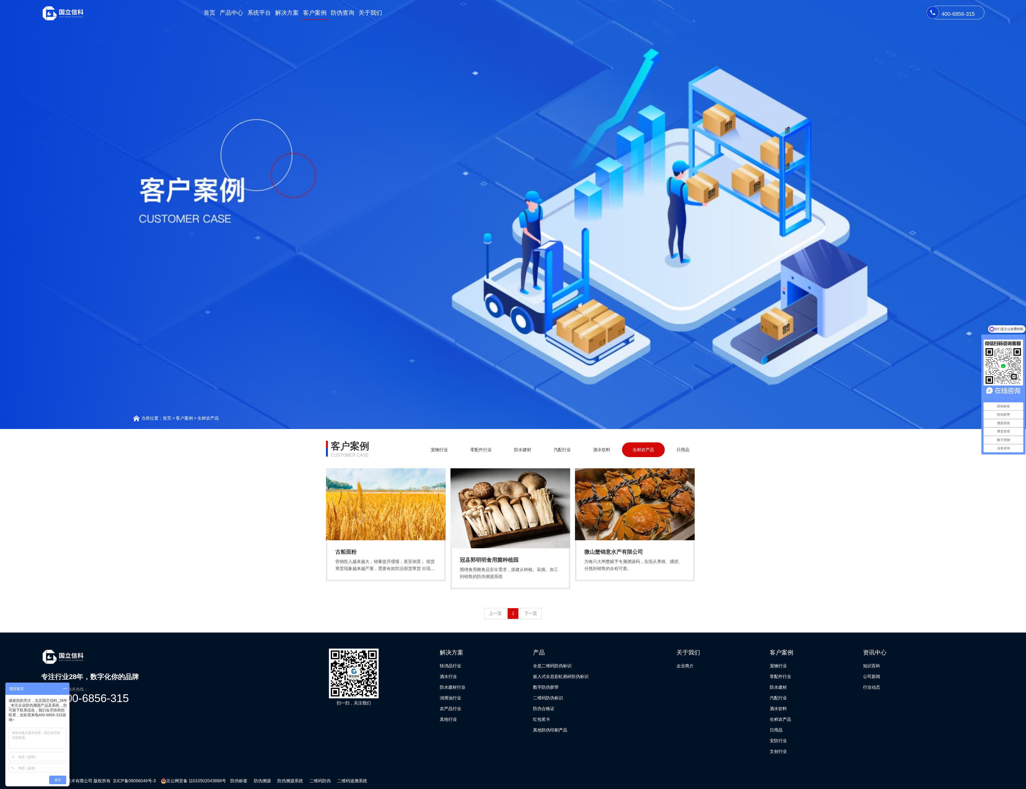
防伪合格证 (543, 708)
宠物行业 (439, 449)
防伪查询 (342, 12)
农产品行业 (450, 708)
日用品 (683, 449)
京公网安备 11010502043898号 (196, 781)
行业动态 (871, 687)
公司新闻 (871, 676)
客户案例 (315, 12)
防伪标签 (238, 781)
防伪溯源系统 (290, 781)
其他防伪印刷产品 (550, 730)
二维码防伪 (320, 781)
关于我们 (370, 12)
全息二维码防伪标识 (552, 666)
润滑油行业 (450, 698)
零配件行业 (481, 449)
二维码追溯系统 (352, 781)
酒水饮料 (601, 449)
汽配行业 (562, 449)
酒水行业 (448, 676)
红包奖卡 (541, 719)
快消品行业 (450, 666)
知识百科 (871, 666)
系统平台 (259, 12)
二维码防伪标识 (548, 698)
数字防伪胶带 (546, 687)
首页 (209, 12)
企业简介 (685, 666)
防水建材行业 (452, 687)
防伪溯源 (262, 781)
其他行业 (448, 719)
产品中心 (231, 12)
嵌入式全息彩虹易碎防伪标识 (561, 676)
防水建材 (522, 449)
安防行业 (778, 740)
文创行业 (778, 751)
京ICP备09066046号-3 (135, 781)
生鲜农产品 (208, 418)
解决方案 (287, 12)
